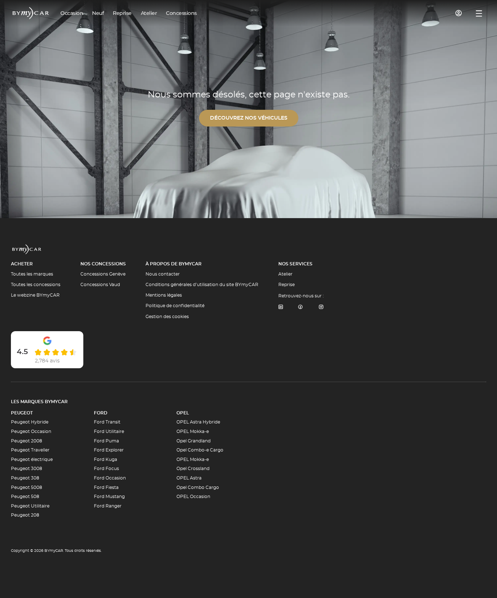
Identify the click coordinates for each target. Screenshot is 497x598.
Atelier (285, 274)
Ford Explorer (109, 450)
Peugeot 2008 (26, 441)
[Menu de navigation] (479, 13)
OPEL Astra (189, 478)
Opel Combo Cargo (197, 487)
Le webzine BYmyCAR (35, 295)
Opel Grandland (193, 441)
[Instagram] (321, 307)
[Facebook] (300, 307)
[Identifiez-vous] (459, 13)
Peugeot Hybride (29, 422)
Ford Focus (106, 468)
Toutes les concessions (35, 284)
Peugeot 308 (25, 478)
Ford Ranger (108, 506)
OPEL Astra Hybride (198, 422)
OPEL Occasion (193, 496)
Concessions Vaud (100, 284)
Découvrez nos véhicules (248, 118)
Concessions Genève (103, 274)
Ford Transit (107, 422)
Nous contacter (163, 274)
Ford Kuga (105, 459)
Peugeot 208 (25, 515)
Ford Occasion (110, 478)
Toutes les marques (32, 274)
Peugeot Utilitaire (30, 506)
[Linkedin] (280, 307)
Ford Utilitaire (109, 431)
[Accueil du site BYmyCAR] (31, 13)
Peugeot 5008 (26, 487)
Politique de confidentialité (175, 306)
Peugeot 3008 (26, 468)
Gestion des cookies (167, 316)
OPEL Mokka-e (192, 431)
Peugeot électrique (32, 459)
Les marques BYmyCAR (39, 402)
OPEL (182, 413)
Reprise (286, 284)
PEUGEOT (22, 413)
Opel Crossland (193, 468)
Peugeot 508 (25, 496)
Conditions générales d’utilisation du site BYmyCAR (202, 284)
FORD (100, 413)
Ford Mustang (109, 496)
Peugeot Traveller (30, 450)
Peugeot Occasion (31, 431)
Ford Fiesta (106, 487)
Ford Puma (106, 441)
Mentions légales (164, 295)
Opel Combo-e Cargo (199, 450)
